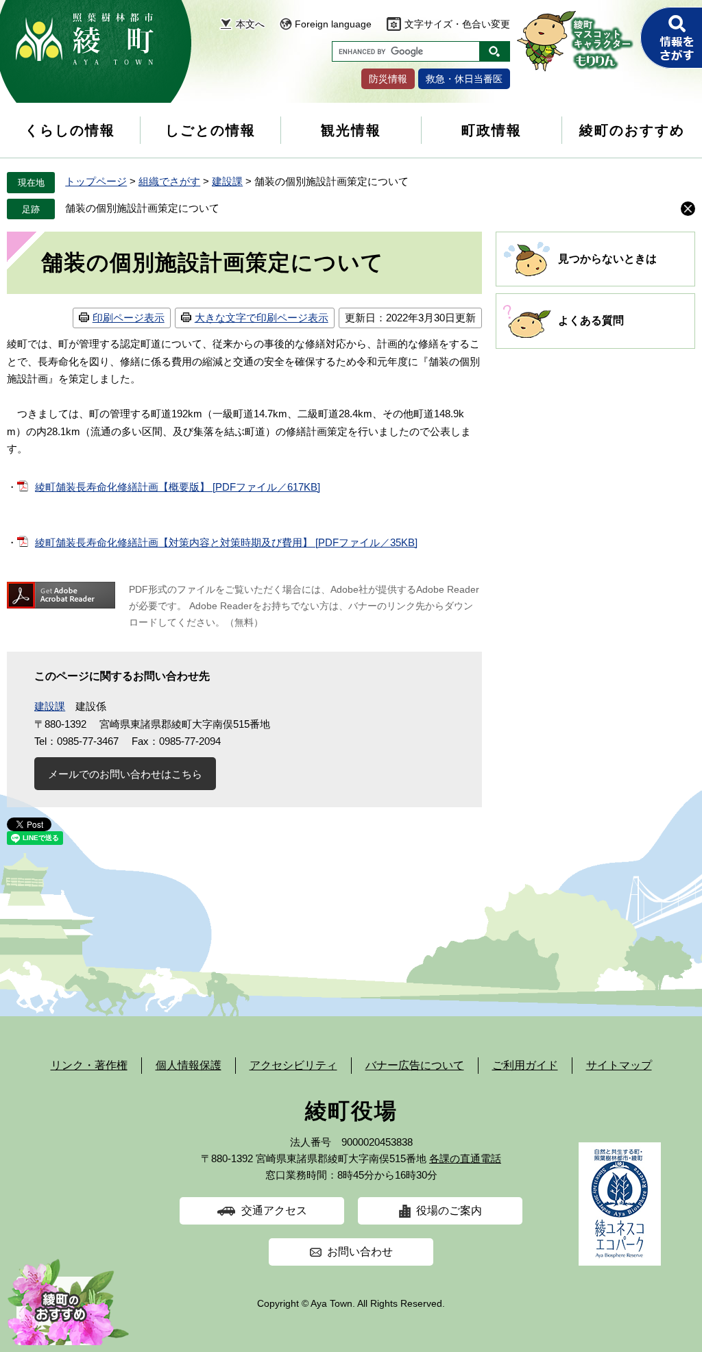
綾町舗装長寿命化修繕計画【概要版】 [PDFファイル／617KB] (177, 487)
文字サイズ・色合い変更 (457, 24)
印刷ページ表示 (129, 317)
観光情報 (351, 130)
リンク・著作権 (89, 1065)
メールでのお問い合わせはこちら (125, 774)
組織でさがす (169, 181)
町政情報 (491, 130)
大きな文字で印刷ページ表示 (261, 317)
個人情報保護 (188, 1065)
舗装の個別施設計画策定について (142, 208)
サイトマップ (619, 1065)
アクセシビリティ (293, 1065)
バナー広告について (414, 1065)
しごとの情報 (210, 130)
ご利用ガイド (525, 1065)
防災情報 (388, 78)
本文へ (250, 24)
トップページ (96, 181)
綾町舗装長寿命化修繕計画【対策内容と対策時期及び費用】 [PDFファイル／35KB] (226, 542)
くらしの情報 (70, 130)
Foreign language (333, 24)
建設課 (227, 181)
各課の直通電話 (465, 1158)
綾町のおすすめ (632, 130)
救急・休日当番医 (464, 78)
